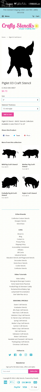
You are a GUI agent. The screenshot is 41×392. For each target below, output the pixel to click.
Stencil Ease (20, 224)
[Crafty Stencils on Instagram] (25, 355)
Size (3, 96)
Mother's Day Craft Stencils (20, 323)
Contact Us (20, 239)
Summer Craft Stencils (20, 326)
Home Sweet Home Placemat (20, 284)
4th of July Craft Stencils (20, 310)
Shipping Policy (21, 244)
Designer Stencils (20, 221)
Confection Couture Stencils (20, 218)
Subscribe (33, 371)
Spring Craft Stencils (20, 321)
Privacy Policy (20, 242)
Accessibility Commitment (20, 247)
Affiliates (20, 250)
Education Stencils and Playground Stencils (20, 258)
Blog (20, 236)
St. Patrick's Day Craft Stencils (20, 318)
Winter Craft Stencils (20, 336)
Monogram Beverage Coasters (20, 281)
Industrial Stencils (20, 255)
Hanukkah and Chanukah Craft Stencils (20, 339)
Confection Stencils (20, 268)
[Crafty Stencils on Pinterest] (20, 355)
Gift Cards (20, 252)
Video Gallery (20, 278)
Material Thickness (8, 105)
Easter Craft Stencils (20, 304)
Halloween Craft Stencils (20, 334)
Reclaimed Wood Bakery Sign (20, 289)
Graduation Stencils (20, 307)
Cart (37, 16)
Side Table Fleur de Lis (20, 294)
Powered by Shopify (31, 378)
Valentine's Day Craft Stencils (20, 315)
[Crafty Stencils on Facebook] (15, 355)
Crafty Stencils (19, 378)
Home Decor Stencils (20, 263)
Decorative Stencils (20, 260)
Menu (6, 16)
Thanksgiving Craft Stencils (20, 342)
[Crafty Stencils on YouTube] (31, 355)
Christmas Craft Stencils (20, 344)
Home (3, 37)
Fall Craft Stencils (20, 331)
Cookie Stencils (21, 266)
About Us (20, 234)
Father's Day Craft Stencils (20, 328)
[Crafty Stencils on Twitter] (10, 355)
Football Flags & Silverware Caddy (20, 286)
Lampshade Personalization (20, 292)
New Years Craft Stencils (20, 313)
